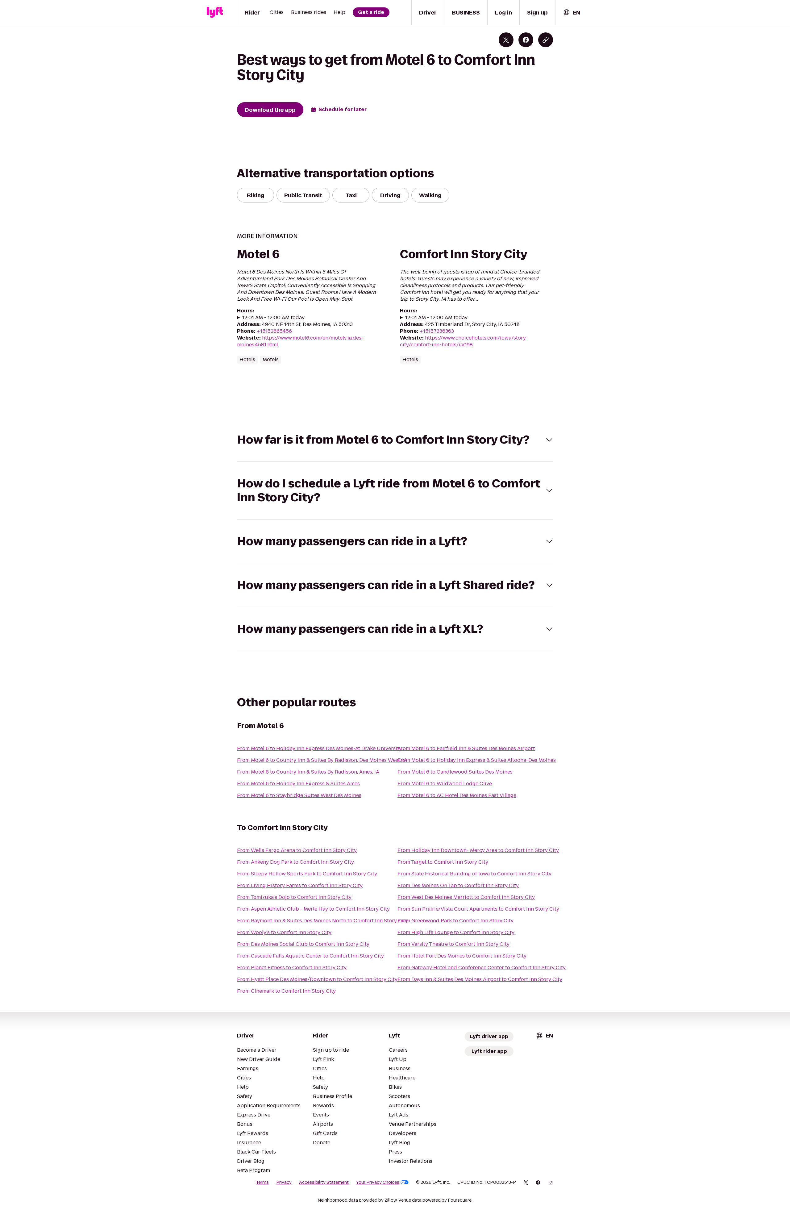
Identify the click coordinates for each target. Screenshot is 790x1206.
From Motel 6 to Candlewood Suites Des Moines (455, 771)
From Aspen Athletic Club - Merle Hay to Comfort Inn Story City (313, 908)
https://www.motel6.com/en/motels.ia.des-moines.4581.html (300, 341)
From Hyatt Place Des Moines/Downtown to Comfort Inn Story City (317, 979)
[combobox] (571, 12)
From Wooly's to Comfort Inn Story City (284, 932)
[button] (395, 440)
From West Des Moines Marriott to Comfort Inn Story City (466, 897)
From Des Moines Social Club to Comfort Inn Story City (303, 944)
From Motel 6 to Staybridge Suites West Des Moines (299, 795)
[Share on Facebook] (525, 39)
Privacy (284, 1182)
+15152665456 (274, 331)
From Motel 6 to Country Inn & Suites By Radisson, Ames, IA (308, 771)
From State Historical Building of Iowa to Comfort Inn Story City (474, 873)
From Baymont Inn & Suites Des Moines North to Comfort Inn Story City (322, 920)
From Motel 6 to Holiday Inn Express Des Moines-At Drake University (319, 748)
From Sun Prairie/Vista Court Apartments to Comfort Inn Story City (478, 908)
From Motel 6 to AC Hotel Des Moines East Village (456, 795)
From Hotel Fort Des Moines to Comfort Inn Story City (461, 955)
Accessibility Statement (324, 1182)
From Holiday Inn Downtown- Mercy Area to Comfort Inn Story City (478, 850)
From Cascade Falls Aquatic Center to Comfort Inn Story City (310, 955)
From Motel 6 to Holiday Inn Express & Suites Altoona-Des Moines (476, 760)
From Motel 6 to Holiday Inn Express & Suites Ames (298, 783)
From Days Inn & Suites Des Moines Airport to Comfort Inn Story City (479, 979)
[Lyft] (215, 12)
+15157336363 (437, 331)
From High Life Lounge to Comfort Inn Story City (455, 932)
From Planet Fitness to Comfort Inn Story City (292, 967)
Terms (262, 1182)
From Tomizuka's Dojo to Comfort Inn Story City (294, 897)
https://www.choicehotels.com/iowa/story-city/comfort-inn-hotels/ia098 (464, 341)
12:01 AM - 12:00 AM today (273, 317)
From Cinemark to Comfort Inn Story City (286, 991)
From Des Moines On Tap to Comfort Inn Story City (458, 885)
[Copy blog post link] (545, 39)
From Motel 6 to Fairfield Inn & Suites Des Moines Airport (466, 748)
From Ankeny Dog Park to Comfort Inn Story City (295, 862)
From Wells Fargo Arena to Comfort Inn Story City (297, 850)
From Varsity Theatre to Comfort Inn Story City (453, 944)
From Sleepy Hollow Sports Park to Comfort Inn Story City (307, 873)
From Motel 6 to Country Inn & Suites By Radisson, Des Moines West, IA (322, 760)
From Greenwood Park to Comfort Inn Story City (455, 920)
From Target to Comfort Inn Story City (442, 862)
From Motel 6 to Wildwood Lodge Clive (444, 783)
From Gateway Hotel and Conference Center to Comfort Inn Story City (481, 967)
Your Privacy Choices (377, 1182)
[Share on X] (506, 39)
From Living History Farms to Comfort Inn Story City (300, 885)
